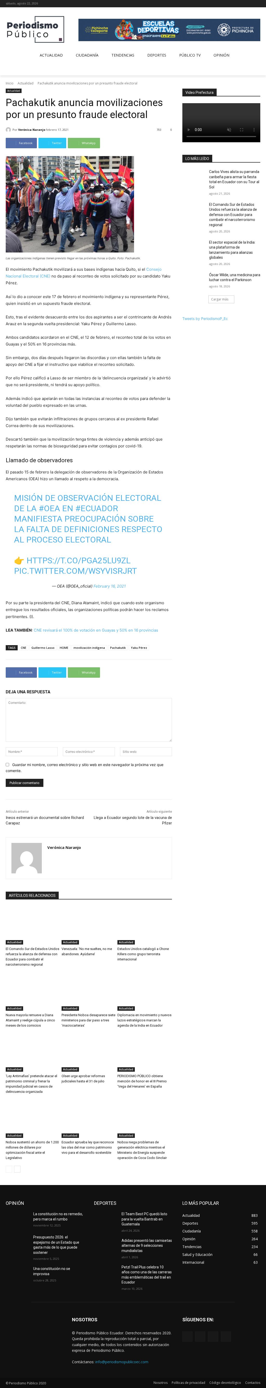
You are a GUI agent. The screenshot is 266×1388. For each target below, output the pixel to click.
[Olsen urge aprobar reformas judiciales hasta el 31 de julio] (89, 1052)
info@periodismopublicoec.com (121, 1361)
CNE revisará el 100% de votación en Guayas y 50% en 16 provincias (96, 630)
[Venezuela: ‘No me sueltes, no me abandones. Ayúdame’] (89, 925)
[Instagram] (243, 4)
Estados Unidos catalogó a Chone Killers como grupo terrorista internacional (143, 954)
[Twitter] (250, 4)
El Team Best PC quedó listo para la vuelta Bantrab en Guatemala (144, 1219)
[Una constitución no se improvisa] (17, 1274)
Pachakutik (118, 648)
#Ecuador (96, 508)
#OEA (49, 508)
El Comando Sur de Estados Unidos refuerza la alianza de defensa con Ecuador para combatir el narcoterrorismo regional (233, 214)
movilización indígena (89, 648)
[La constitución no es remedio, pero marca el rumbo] (17, 1220)
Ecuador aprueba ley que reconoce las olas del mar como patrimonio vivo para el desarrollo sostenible (88, 1147)
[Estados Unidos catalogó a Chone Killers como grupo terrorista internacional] (144, 925)
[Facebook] (236, 4)
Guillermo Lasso (43, 648)
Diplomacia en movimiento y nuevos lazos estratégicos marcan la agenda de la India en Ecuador (144, 1020)
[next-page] (17, 1169)
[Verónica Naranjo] (9, 129)
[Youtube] (257, 4)
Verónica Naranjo (31, 130)
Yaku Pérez (139, 648)
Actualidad (26, 83)
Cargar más (219, 299)
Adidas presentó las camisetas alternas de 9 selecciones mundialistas (147, 1245)
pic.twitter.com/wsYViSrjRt (75, 571)
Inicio (10, 83)
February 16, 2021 (110, 586)
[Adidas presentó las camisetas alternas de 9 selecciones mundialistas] (105, 1246)
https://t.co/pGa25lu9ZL (78, 560)
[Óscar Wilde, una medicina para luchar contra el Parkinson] (194, 281)
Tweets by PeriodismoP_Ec (205, 318)
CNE (23, 648)
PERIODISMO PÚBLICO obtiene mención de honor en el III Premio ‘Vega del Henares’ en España (142, 1081)
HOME (64, 648)
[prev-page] (9, 1169)
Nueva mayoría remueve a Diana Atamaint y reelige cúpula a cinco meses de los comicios (30, 1020)
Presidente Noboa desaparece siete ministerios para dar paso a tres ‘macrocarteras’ (88, 1020)
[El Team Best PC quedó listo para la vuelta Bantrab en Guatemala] (105, 1220)
